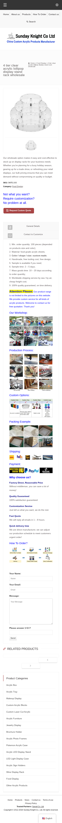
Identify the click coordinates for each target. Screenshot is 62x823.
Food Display (17, 186)
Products (26, 14)
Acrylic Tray (11, 691)
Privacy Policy (31, 803)
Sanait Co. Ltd (38, 807)
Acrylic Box (11, 685)
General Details (33, 226)
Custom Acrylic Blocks (16, 705)
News (27, 800)
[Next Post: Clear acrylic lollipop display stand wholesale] (31, 666)
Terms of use (48, 800)
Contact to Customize (33, 234)
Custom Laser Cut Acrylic (18, 712)
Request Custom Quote (20, 210)
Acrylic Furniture (14, 718)
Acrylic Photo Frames (16, 738)
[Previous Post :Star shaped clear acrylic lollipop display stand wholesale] (48, 660)
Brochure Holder (14, 732)
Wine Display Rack (15, 772)
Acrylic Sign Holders (15, 765)
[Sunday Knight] (31, 43)
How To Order (39, 14)
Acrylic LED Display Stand (18, 752)
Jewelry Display (13, 725)
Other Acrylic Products (16, 785)
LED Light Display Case (17, 758)
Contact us (54, 14)
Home (6, 14)
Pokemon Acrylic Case (17, 745)
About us (15, 14)
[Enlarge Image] (31, 89)
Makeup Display (14, 698)
